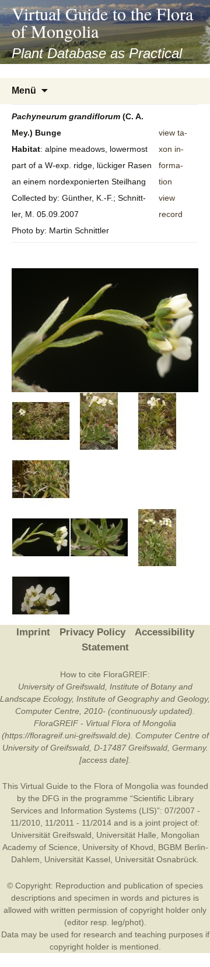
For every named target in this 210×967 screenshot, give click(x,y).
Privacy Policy (92, 632)
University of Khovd (117, 847)
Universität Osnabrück (156, 859)
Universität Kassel (77, 859)
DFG (51, 798)
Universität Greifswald (51, 835)
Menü (24, 90)
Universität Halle (126, 835)
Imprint (33, 632)
